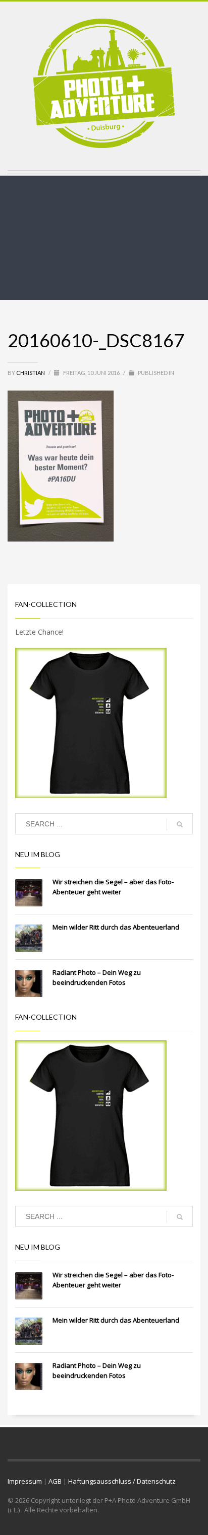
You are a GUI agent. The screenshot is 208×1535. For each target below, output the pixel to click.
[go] (180, 824)
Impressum (25, 1481)
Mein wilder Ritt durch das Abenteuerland (116, 927)
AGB (55, 1481)
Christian (31, 372)
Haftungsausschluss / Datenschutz (122, 1481)
